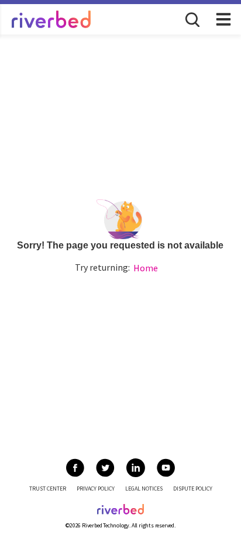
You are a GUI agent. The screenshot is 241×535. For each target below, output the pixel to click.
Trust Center (47, 488)
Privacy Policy (96, 488)
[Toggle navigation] (223, 19)
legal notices (144, 488)
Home (145, 268)
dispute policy (192, 488)
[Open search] (191, 18)
